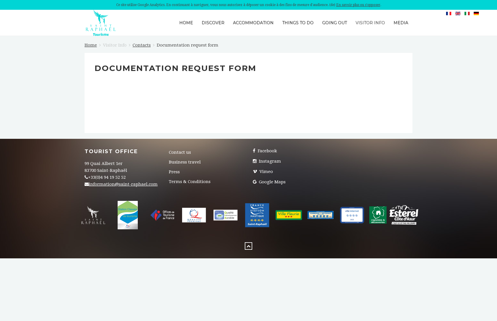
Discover (213, 22)
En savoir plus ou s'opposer (358, 5)
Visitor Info (370, 22)
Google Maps (272, 181)
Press (174, 171)
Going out (334, 22)
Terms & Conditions (190, 181)
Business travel (185, 162)
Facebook (267, 150)
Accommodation (253, 22)
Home (186, 22)
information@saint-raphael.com (123, 184)
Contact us (180, 152)
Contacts (142, 45)
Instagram (269, 161)
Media (400, 22)
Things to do (298, 22)
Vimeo (265, 171)
